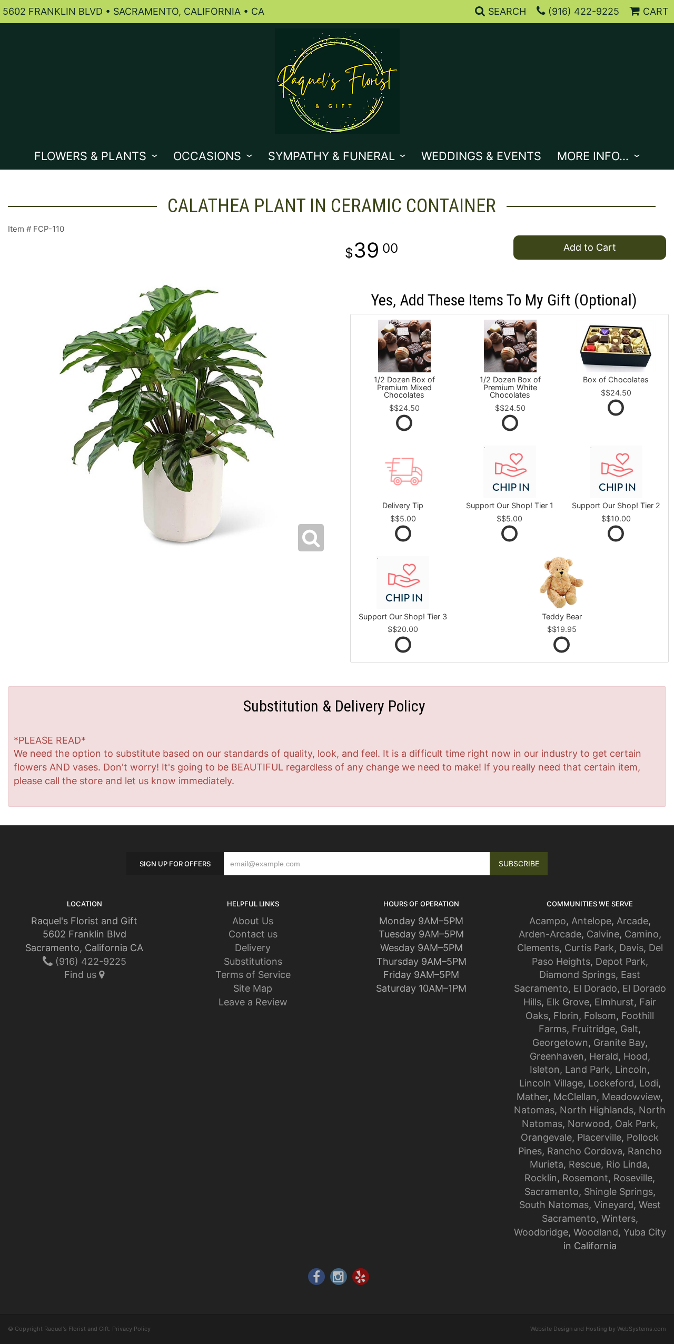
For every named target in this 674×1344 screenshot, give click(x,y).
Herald (603, 1056)
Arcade (632, 920)
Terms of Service (253, 974)
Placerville (599, 1137)
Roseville (632, 1177)
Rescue (585, 1164)
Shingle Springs (618, 1191)
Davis (631, 947)
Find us (81, 974)
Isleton (545, 1069)
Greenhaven (557, 1056)
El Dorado (595, 988)
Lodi (648, 1083)
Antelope (591, 920)
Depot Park (621, 961)
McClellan (575, 1096)
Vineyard (613, 1204)
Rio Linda (626, 1164)
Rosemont (585, 1177)
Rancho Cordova (584, 1151)
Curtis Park (589, 947)
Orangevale (546, 1137)
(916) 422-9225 (583, 11)
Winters (618, 1218)
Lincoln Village (551, 1083)
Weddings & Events (481, 156)
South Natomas (554, 1204)
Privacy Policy (131, 1328)
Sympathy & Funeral (331, 156)
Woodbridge (541, 1232)
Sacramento (551, 1191)
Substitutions (253, 961)
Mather (532, 1096)
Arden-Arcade (550, 934)
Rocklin (540, 1177)
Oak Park (635, 1123)
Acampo (547, 920)
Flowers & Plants (90, 156)
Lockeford (611, 1083)
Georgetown (560, 1042)
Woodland (595, 1232)
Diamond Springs (577, 974)
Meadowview (631, 1096)
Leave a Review (253, 1001)
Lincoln (631, 1069)
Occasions (207, 156)
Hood (635, 1056)
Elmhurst (614, 1001)
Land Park (587, 1069)
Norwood (589, 1123)
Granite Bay (619, 1042)
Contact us (253, 934)
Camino (642, 934)
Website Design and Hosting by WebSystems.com (598, 1328)
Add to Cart (589, 247)
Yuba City (644, 1232)
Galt (629, 1028)
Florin (566, 1015)
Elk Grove (568, 1001)
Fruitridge (593, 1028)
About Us (252, 920)
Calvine (603, 934)
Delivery (253, 947)
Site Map (252, 988)
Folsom (600, 1015)
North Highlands (596, 1109)
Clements (538, 947)
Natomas (534, 1109)
